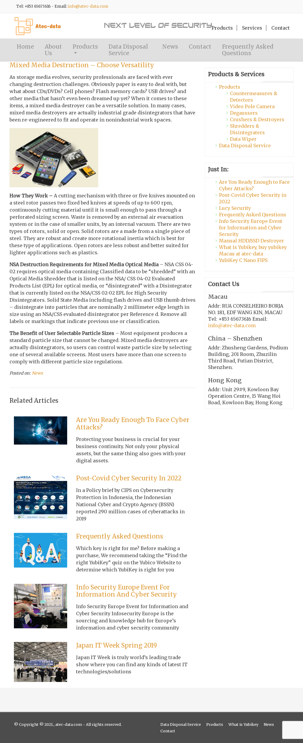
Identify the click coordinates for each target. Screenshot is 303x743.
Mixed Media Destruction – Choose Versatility (81, 65)
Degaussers (244, 113)
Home (25, 46)
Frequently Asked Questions (247, 50)
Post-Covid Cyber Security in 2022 (128, 478)
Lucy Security (235, 208)
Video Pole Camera (252, 106)
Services (252, 28)
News (170, 46)
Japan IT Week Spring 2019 (116, 645)
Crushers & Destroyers (257, 119)
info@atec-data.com (88, 6)
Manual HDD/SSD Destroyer (251, 241)
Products (222, 28)
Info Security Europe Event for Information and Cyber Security (126, 591)
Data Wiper (243, 139)
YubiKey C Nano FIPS (243, 260)
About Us (53, 50)
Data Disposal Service (128, 50)
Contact (280, 28)
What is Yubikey (243, 724)
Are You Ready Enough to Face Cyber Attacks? (132, 423)
